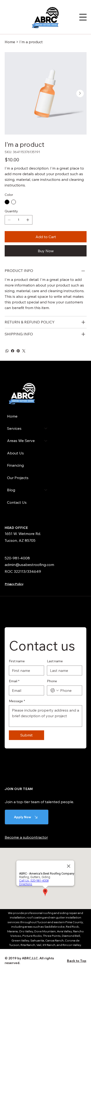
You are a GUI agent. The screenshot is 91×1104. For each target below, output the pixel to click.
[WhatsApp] (7, 351)
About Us (15, 453)
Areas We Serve (21, 440)
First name (17, 661)
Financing (15, 465)
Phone (52, 681)
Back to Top (76, 961)
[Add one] (27, 220)
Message (17, 701)
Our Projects (17, 477)
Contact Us (17, 502)
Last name (55, 661)
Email (14, 681)
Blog (11, 490)
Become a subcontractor (26, 837)
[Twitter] (23, 351)
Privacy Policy (14, 584)
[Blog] (46, 490)
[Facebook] (12, 351)
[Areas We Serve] (46, 440)
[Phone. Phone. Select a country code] (54, 690)
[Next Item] (80, 93)
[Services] (46, 428)
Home (12, 416)
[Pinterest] (18, 351)
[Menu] (82, 17)
